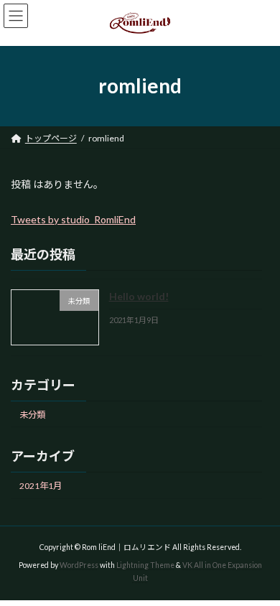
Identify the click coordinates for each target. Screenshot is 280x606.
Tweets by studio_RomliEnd (73, 219)
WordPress (79, 565)
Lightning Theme (145, 565)
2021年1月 (40, 485)
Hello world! (139, 296)
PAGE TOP (259, 573)
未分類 (32, 414)
